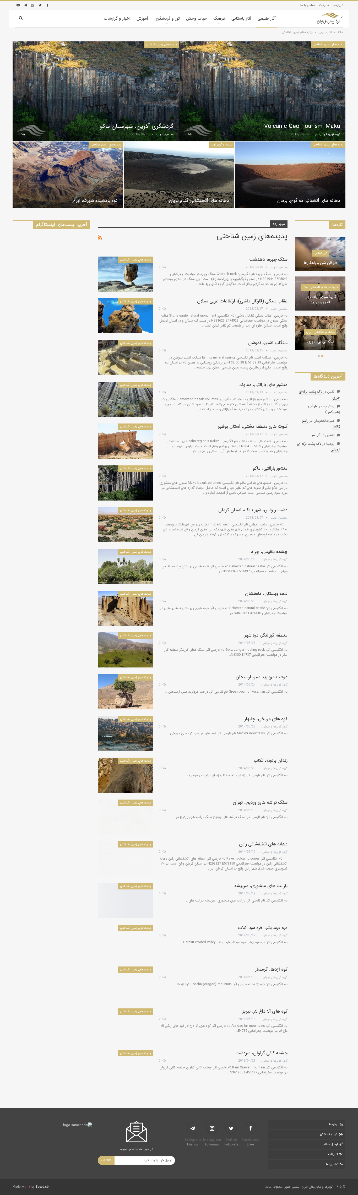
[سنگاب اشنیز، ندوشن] (125, 357)
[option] (320, 296)
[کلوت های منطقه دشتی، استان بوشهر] (125, 441)
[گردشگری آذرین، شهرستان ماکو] (95, 91)
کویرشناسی (320, 253)
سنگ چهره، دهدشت (268, 259)
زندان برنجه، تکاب (271, 760)
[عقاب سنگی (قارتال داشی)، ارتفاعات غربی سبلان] (125, 315)
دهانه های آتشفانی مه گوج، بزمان (308, 200)
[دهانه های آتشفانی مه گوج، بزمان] (290, 174)
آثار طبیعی (267, 18)
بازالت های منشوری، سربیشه (261, 885)
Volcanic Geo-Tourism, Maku (302, 126)
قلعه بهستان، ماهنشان (266, 593)
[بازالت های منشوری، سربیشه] (125, 900)
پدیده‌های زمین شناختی (328, 44)
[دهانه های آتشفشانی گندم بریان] (179, 174)
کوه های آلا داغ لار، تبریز (265, 1011)
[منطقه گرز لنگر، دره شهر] (125, 649)
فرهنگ (219, 18)
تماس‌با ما (332, 1164)
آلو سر (316, 435)
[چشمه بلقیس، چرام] (125, 566)
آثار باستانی (241, 18)
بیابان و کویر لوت (221, 144)
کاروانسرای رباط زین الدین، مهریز (320, 300)
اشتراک (106, 1160)
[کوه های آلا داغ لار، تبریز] (125, 1026)
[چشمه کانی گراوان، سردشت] (125, 1067)
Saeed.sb (42, 1186)
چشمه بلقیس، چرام (269, 551)
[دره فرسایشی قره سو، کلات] (125, 942)
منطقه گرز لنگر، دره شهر (266, 635)
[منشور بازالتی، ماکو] (125, 483)
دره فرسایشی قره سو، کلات (263, 927)
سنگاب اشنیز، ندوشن (268, 342)
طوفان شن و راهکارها (320, 263)
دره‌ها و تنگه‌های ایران (320, 331)
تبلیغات (324, 5)
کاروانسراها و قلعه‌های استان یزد (319, 287)
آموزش (142, 18)
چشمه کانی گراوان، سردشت (261, 1053)
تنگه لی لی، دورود (320, 342)
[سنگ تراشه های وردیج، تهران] (125, 817)
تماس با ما (307, 5)
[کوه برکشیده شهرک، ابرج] (68, 174)
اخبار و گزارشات (117, 18)
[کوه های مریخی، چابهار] (125, 733)
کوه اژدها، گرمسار (271, 969)
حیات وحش (196, 18)
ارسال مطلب (330, 1144)
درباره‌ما (338, 5)
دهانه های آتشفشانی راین (263, 844)
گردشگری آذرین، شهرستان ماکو (136, 126)
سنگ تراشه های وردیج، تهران (260, 802)
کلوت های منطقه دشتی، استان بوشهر (253, 426)
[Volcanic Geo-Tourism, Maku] (262, 91)
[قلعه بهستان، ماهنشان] (125, 608)
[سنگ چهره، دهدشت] (125, 274)
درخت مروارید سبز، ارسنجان (262, 677)
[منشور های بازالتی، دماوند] (125, 399)
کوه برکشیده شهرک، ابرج (95, 200)
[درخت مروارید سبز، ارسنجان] (125, 691)
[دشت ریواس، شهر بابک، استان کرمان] (125, 524)
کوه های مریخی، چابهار (266, 719)
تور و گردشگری (167, 18)
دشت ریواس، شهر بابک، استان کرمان (253, 510)
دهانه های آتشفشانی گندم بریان (199, 200)
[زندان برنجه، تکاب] (125, 775)
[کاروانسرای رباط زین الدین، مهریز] (320, 293)
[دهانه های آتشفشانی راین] (125, 858)
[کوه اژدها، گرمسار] (125, 984)
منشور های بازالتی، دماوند (263, 384)
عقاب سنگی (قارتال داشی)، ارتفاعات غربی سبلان (242, 301)
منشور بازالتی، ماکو (270, 468)
